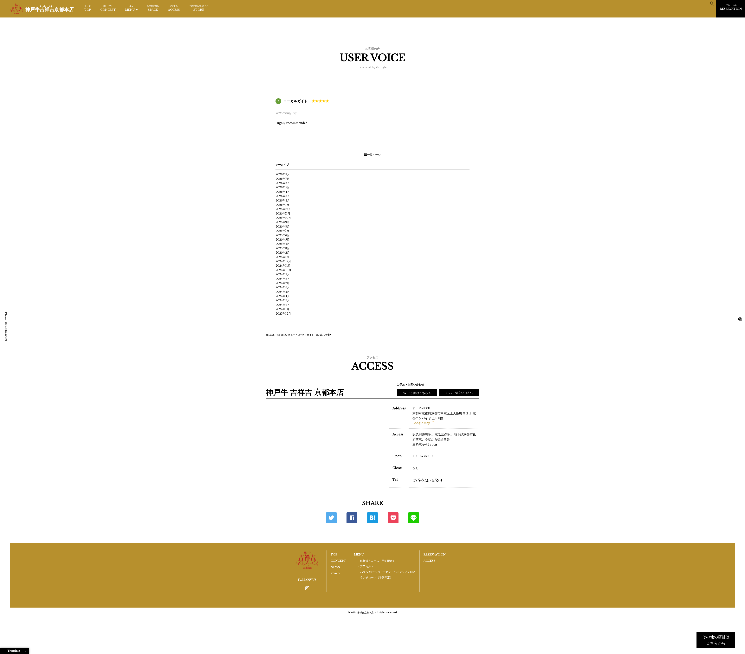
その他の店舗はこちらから (715, 640)
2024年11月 (282, 265)
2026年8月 (282, 174)
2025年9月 (282, 222)
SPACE (153, 8)
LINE (413, 517)
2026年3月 (282, 196)
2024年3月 (282, 300)
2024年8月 (282, 279)
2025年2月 (282, 252)
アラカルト (367, 566)
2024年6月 (282, 287)
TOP (87, 8)
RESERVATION (731, 7)
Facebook (352, 517)
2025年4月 (282, 244)
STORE (199, 8)
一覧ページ (374, 154)
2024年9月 (282, 274)
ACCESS (174, 8)
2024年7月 (282, 283)
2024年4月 (282, 296)
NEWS (335, 567)
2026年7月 (282, 179)
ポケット (393, 517)
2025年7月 (282, 231)
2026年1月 (282, 205)
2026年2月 (282, 200)
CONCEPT (108, 8)
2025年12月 (283, 209)
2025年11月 (282, 213)
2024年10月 (283, 270)
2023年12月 (283, 313)
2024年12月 (283, 261)
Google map (421, 423)
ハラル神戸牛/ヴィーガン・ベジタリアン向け (388, 572)
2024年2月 (282, 305)
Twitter (331, 517)
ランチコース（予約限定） (376, 577)
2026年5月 (282, 187)
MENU (130, 8)
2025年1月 (282, 257)
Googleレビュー (286, 334)
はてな (372, 517)
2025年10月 (283, 218)
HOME (270, 334)
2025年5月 (282, 239)
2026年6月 (282, 183)
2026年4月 (282, 192)
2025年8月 (282, 226)
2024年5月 (282, 292)
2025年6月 (282, 235)
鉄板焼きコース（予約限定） (377, 560)
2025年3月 (282, 248)
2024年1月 (282, 309)
